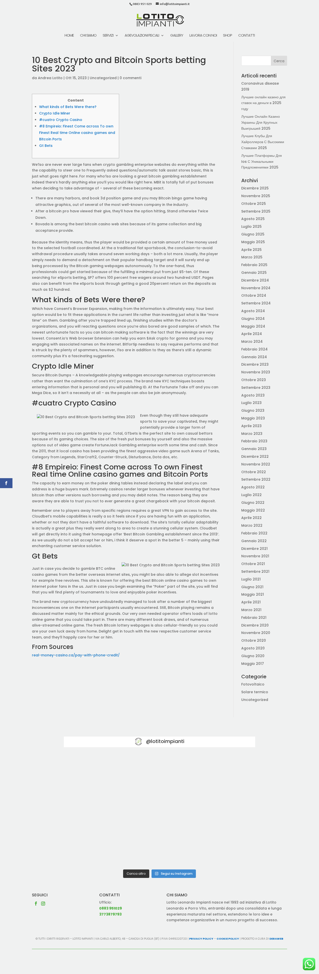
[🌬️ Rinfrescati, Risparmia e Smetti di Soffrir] (95, 848)
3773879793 (110, 914)
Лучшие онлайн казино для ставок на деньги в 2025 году (263, 103)
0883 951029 (110, 908)
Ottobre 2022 (253, 471)
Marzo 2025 (251, 257)
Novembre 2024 (255, 288)
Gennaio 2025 (254, 272)
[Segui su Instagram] (43, 904)
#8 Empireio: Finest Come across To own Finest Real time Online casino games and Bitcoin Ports (77, 133)
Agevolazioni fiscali (142, 36)
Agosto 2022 (253, 487)
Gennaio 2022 (254, 540)
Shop (227, 36)
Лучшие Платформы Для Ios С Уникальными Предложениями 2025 (261, 161)
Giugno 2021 (252, 586)
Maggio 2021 (252, 594)
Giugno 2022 (252, 502)
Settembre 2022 (255, 479)
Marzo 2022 (251, 525)
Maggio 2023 (253, 418)
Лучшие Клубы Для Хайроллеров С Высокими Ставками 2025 (262, 141)
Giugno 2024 (253, 318)
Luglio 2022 (251, 494)
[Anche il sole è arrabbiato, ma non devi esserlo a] (224, 848)
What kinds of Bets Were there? (67, 106)
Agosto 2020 (253, 648)
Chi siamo (88, 36)
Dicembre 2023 (255, 364)
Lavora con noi (203, 36)
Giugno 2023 (252, 410)
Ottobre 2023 (253, 379)
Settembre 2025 (255, 211)
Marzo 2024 (252, 341)
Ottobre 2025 (253, 203)
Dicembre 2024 (255, 280)
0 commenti (130, 77)
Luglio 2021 (251, 579)
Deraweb (276, 939)
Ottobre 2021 (253, 563)
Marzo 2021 (251, 609)
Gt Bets (46, 145)
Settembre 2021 (255, 571)
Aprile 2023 (251, 425)
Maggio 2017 (252, 663)
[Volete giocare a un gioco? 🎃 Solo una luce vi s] (95, 773)
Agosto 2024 (253, 310)
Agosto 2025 (253, 218)
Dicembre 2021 (254, 548)
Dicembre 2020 (255, 625)
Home (69, 36)
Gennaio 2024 (254, 356)
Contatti (246, 36)
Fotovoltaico (252, 684)
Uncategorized (103, 77)
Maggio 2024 (253, 326)
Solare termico (254, 691)
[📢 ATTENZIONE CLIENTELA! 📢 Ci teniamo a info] (159, 810)
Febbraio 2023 (254, 441)
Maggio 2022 (253, 510)
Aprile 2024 (251, 333)
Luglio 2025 (251, 226)
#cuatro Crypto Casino (60, 119)
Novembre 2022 (255, 464)
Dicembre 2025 (255, 188)
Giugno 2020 (252, 655)
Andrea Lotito (50, 77)
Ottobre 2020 (253, 640)
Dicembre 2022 (255, 456)
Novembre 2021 (255, 556)
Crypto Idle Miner (54, 113)
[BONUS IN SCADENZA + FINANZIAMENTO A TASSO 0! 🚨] (159, 773)
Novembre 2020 (255, 632)
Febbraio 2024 (254, 349)
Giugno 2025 (252, 234)
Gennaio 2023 (254, 448)
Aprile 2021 (251, 602)
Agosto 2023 (253, 395)
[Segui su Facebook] (36, 904)
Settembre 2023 (255, 387)
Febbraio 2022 (254, 533)
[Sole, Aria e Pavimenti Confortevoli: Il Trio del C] (224, 773)
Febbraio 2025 (254, 264)
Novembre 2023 (255, 372)
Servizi (108, 36)
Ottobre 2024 (253, 295)
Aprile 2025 (251, 249)
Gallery (176, 36)
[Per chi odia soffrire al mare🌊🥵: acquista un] (224, 810)
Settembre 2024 (256, 303)
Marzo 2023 (251, 433)
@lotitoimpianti (165, 741)
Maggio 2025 (253, 241)
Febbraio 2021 (253, 617)
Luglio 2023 (251, 402)
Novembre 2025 (255, 195)
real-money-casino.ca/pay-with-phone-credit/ (76, 655)
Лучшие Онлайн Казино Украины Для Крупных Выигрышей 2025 (260, 122)
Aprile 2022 (251, 517)
